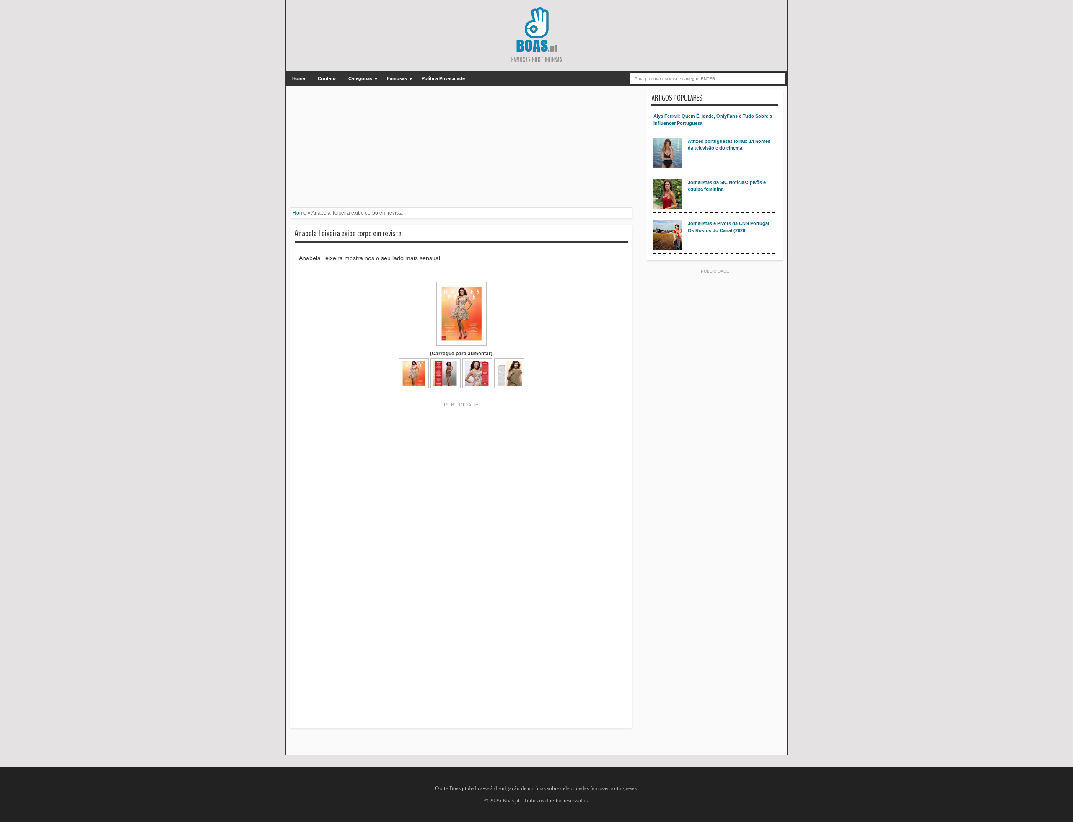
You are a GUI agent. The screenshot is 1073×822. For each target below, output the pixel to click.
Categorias (360, 78)
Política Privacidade (443, 78)
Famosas (397, 78)
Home (298, 78)
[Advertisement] (461, 148)
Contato (327, 78)
